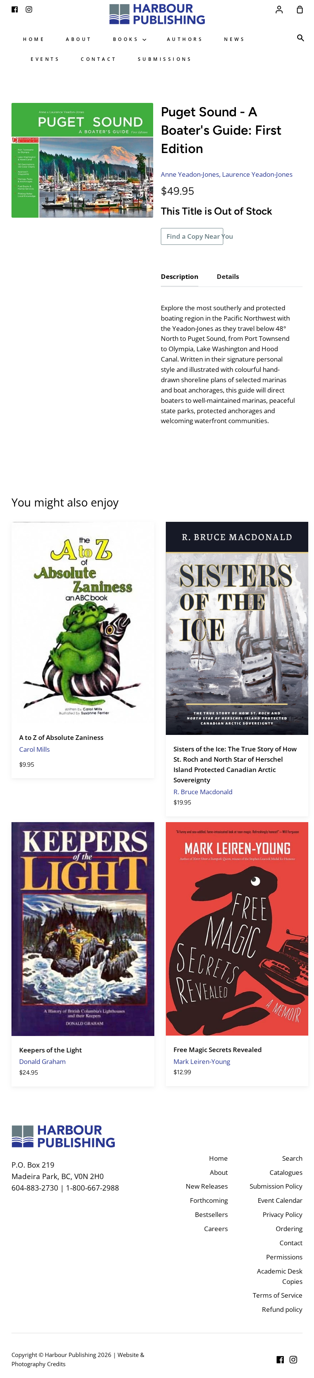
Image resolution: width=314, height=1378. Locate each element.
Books (127, 39)
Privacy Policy (283, 1214)
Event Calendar (280, 1200)
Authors (185, 39)
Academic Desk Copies (280, 1276)
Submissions (165, 59)
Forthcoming (209, 1200)
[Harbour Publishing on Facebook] (280, 1359)
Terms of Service (278, 1295)
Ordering (289, 1228)
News (234, 39)
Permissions (284, 1257)
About (79, 39)
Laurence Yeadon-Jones (257, 174)
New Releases (207, 1186)
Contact (99, 59)
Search (292, 1158)
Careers (216, 1228)
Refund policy (282, 1309)
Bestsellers (211, 1214)
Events (45, 59)
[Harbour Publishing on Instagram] (293, 1359)
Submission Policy (276, 1186)
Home (34, 39)
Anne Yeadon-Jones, (191, 174)
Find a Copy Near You (195, 236)
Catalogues (286, 1172)
